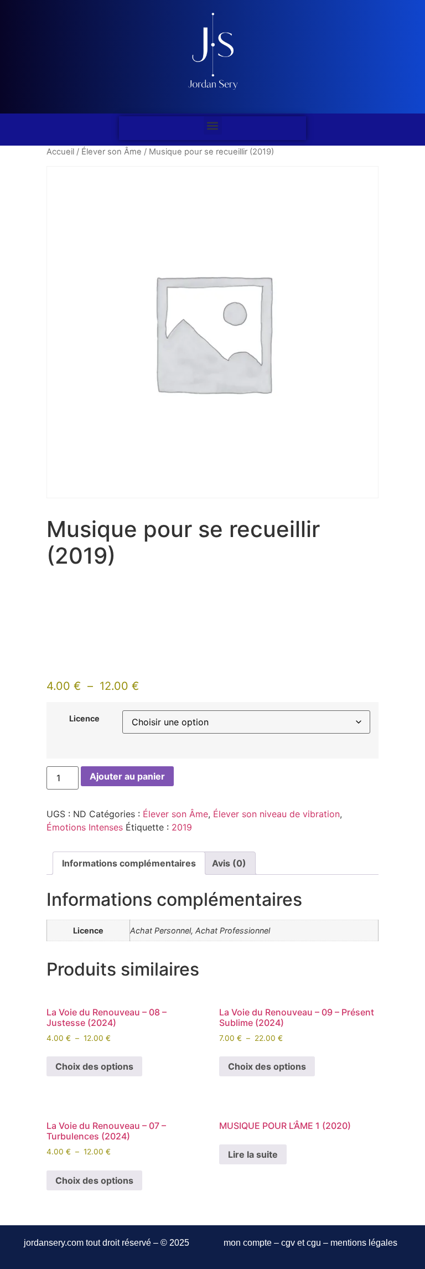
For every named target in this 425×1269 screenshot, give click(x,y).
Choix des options (94, 1066)
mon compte (248, 1242)
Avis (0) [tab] (229, 863)
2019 (182, 827)
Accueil (60, 152)
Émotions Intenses (84, 827)
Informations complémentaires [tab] (129, 863)
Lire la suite (253, 1154)
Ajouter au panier (127, 776)
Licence (84, 719)
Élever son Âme (111, 152)
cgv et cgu (301, 1242)
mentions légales (363, 1242)
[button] (213, 125)
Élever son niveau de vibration (276, 813)
